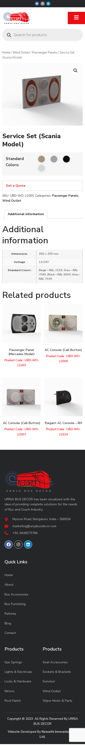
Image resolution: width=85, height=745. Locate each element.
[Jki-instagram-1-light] (42, 3)
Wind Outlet (21, 53)
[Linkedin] (48, 3)
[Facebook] (37, 3)
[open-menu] (76, 18)
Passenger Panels (44, 53)
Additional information (26, 214)
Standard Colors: (15, 162)
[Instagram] (18, 544)
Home (6, 53)
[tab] (25, 214)
